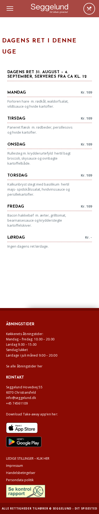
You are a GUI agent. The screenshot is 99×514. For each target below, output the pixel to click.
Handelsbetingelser (20, 473)
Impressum (14, 465)
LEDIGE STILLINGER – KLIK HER (27, 458)
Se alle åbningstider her (24, 366)
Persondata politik (20, 480)
